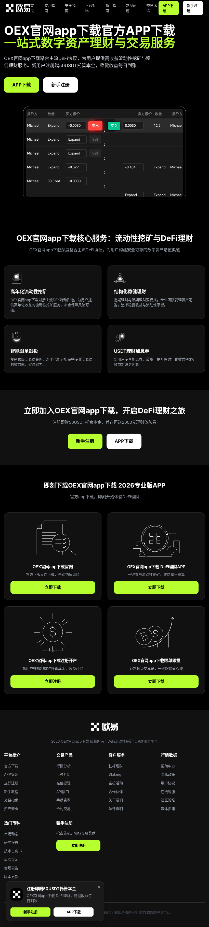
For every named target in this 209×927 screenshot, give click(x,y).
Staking (115, 774)
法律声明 (116, 808)
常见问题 (131, 8)
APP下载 (168, 8)
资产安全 (11, 808)
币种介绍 (63, 774)
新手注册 (192, 8)
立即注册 (53, 681)
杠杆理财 (116, 766)
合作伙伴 (116, 791)
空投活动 (116, 783)
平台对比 (90, 8)
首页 (32, 8)
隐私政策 (168, 774)
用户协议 (168, 783)
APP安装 (11, 774)
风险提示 (11, 859)
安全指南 (70, 8)
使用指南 (50, 8)
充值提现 (63, 783)
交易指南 (11, 800)
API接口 (62, 791)
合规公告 (11, 868)
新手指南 (111, 8)
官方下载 (11, 766)
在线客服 (168, 791)
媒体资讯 (168, 808)
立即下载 (53, 587)
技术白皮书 (13, 851)
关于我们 (116, 800)
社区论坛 (168, 800)
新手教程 (11, 791)
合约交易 (63, 808)
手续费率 (63, 800)
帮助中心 (168, 766)
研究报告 (11, 842)
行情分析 (63, 766)
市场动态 (11, 834)
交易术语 (151, 8)
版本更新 (11, 876)
